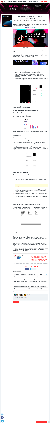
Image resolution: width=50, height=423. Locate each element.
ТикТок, (27, 47)
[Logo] (4, 1)
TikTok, (24, 47)
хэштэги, (15, 47)
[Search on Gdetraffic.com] (48, 1)
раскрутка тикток (32, 47)
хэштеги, (18, 47)
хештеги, (21, 47)
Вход (45, 1)
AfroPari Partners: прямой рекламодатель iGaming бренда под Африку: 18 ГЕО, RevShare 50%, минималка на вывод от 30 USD (39, 260)
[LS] (7, 21)
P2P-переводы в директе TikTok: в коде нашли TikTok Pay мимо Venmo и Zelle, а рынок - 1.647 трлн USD (38, 257)
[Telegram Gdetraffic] (20, 258)
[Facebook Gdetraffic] (18, 258)
